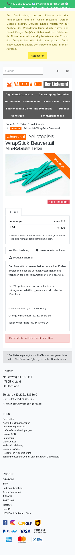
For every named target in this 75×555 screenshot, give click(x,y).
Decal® (7, 509)
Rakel (23, 124)
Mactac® (7, 505)
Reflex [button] (67, 101)
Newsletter (8, 419)
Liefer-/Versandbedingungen (17, 430)
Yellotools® (37, 124)
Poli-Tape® (8, 500)
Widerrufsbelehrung (13, 445)
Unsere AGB (9, 434)
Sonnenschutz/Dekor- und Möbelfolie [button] (29, 108)
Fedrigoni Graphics (13, 488)
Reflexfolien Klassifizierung (17, 453)
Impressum (9, 438)
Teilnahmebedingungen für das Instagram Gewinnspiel (31, 456)
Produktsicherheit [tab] (23, 257)
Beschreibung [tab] (21, 250)
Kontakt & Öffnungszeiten (16, 423)
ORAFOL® (8, 479)
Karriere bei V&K (11, 449)
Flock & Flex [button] (51, 101)
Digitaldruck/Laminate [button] (19, 94)
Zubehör (10, 124)
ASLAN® (7, 496)
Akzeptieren (37, 55)
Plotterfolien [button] (12, 101)
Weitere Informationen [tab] (52, 250)
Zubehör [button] (64, 108)
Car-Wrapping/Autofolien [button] (54, 94)
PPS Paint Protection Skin (17, 513)
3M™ (5, 483)
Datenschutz (9, 441)
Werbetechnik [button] (31, 101)
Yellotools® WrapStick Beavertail (35, 128)
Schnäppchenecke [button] (52, 115)
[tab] (13, 212)
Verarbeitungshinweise (14, 426)
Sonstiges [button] (17, 115)
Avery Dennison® (12, 492)
